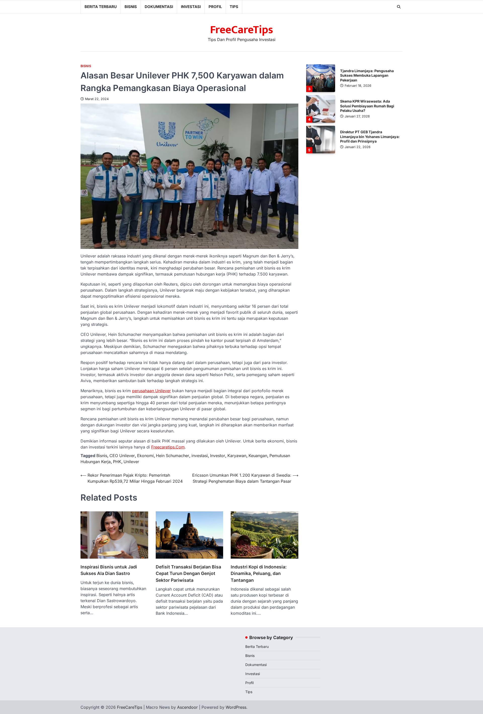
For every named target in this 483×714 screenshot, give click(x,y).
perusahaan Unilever (151, 390)
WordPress (236, 707)
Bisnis (131, 6)
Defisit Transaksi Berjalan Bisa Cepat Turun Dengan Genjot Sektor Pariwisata (188, 573)
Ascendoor (187, 707)
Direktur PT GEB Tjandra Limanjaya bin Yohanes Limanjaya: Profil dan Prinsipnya (370, 136)
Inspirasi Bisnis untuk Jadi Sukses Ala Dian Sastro (108, 570)
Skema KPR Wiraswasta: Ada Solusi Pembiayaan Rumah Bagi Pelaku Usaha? (367, 106)
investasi (199, 455)
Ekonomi (145, 455)
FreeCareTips (241, 29)
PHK (117, 461)
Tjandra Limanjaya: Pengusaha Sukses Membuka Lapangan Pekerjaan (367, 75)
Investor (217, 455)
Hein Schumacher (172, 455)
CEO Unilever (122, 455)
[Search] (399, 7)
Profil (215, 6)
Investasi (191, 6)
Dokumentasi (159, 6)
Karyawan (236, 455)
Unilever (131, 461)
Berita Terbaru (101, 6)
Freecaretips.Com (168, 447)
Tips (234, 6)
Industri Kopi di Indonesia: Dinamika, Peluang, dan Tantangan (259, 573)
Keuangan (258, 455)
